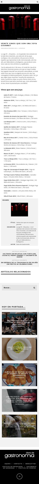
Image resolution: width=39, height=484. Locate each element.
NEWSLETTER (31, 463)
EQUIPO (8, 463)
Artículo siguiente (19, 260)
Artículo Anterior (19, 251)
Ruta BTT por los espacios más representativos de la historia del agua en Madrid (19, 425)
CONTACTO (18, 463)
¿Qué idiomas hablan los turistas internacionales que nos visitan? (19, 322)
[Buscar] (37, 2)
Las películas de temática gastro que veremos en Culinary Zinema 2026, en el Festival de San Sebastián (19, 399)
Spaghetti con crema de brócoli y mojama (20, 348)
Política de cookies (27, 468)
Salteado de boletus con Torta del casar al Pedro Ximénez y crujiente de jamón (19, 255)
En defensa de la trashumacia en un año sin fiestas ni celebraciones (19, 263)
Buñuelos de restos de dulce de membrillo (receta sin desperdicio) (19, 373)
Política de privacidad (13, 466)
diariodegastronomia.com (9, 48)
